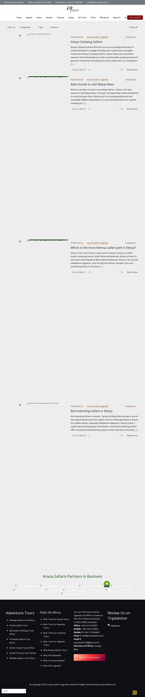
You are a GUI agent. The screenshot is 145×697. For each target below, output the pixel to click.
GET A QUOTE (135, 17)
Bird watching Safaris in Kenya (91, 411)
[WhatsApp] (126, 2)
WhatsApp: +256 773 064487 (69, 2)
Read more (132, 69)
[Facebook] (129, 2)
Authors (54, 27)
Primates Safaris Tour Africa (19, 641)
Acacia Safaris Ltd (107, 684)
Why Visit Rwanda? (52, 655)
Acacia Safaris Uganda (97, 37)
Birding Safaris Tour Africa (22, 620)
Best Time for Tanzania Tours (54, 635)
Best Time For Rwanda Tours (54, 626)
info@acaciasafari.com (97, 2)
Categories (25, 27)
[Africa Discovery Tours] (72, 9)
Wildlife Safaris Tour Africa (22, 658)
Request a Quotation (89, 657)
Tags (40, 27)
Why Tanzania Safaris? (54, 660)
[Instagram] (138, 2)
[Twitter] (132, 2)
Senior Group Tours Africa (21, 647)
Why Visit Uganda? (52, 665)
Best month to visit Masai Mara (92, 84)
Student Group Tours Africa (22, 653)
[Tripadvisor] (140, 2)
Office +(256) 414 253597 (39, 2)
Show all (134, 27)
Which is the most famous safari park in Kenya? (103, 248)
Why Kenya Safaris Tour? (55, 650)
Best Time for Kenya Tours (56, 619)
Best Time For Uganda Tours (54, 643)
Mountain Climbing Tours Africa (21, 632)
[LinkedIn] (135, 2)
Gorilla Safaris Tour (18, 625)
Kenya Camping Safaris (86, 42)
